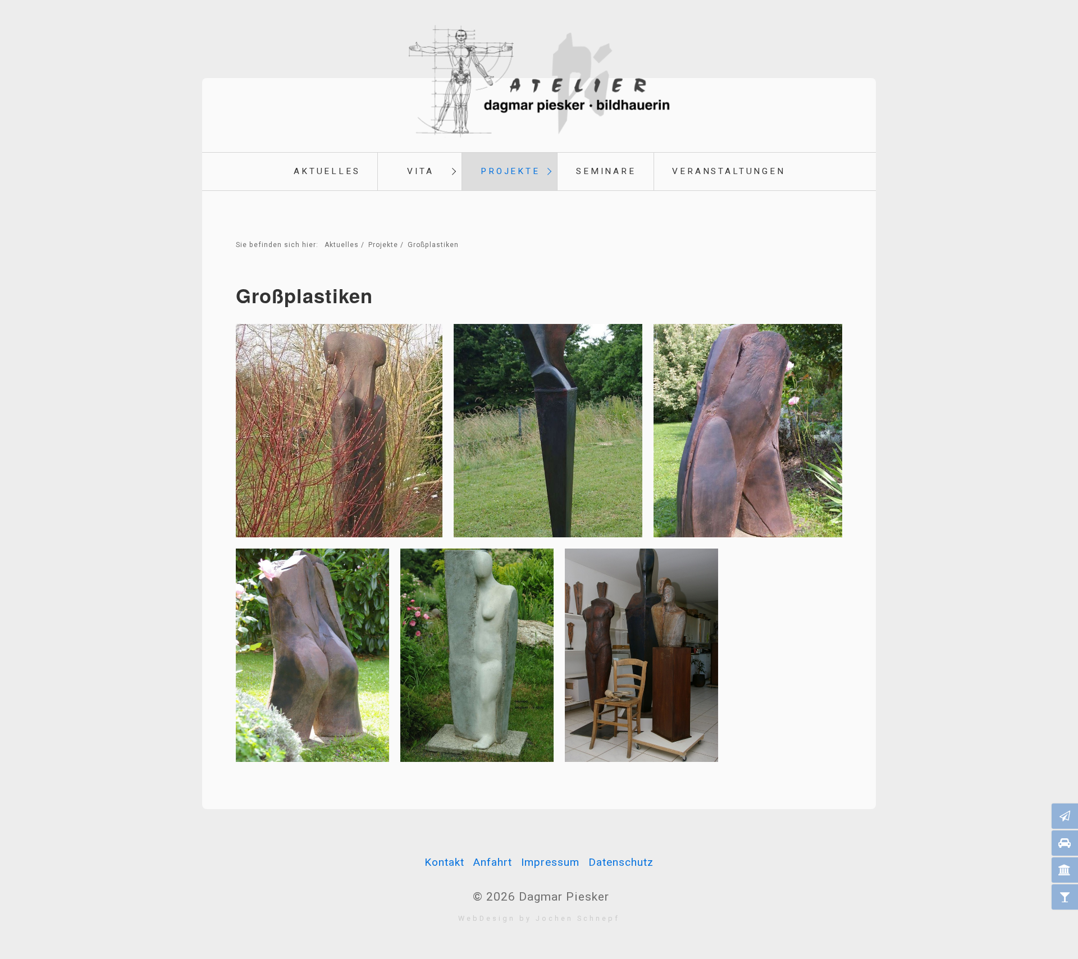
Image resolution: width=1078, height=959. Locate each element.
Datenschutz (621, 862)
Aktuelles (327, 171)
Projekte (510, 171)
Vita (420, 171)
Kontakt (444, 862)
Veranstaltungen (728, 171)
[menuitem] (326, 171)
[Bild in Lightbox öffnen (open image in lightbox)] (339, 430)
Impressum (550, 862)
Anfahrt (492, 862)
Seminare (606, 171)
